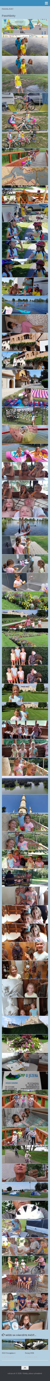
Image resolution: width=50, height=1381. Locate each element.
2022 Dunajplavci (8, 1353)
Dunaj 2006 (29, 1353)
